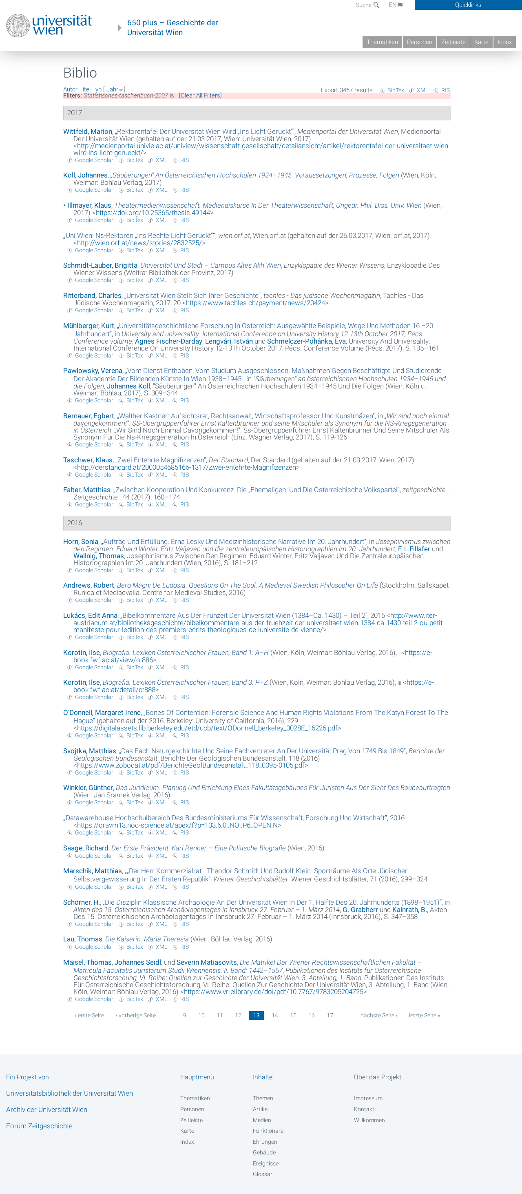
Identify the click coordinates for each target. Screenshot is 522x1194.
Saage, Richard (85, 848)
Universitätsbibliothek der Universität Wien (69, 1093)
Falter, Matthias (87, 490)
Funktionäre (268, 1130)
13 (256, 1015)
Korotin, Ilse (81, 652)
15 (293, 1015)
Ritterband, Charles (92, 295)
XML (422, 90)
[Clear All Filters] (200, 95)
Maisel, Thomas (87, 962)
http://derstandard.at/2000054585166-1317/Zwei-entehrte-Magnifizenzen (186, 467)
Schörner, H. (81, 902)
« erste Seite (89, 1015)
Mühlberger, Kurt (88, 326)
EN (393, 5)
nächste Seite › (379, 1015)
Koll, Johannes (85, 175)
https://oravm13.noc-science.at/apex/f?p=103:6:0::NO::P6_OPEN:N (177, 825)
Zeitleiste (453, 42)
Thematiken (382, 42)
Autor (70, 89)
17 (330, 1015)
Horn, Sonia (80, 541)
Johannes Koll (128, 386)
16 (311, 1015)
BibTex (395, 90)
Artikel (261, 1109)
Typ (97, 89)
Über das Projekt (377, 1077)
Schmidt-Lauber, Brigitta (100, 265)
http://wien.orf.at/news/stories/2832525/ (139, 243)
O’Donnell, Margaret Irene (102, 712)
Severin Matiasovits (207, 962)
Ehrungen (265, 1142)
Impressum (368, 1098)
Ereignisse (266, 1163)
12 (238, 1015)
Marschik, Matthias (92, 871)
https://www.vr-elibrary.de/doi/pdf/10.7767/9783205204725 (273, 992)
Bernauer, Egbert (88, 416)
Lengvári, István (229, 341)
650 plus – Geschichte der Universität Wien (172, 27)
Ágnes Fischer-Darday (168, 341)
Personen (419, 42)
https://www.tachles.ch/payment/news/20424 (255, 303)
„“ (204, 131)
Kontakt (364, 1109)
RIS (445, 90)
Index (505, 42)
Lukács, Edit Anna (90, 615)
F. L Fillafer (414, 549)
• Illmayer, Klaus (87, 205)
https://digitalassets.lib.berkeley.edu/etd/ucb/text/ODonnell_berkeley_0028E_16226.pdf (207, 728)
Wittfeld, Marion (87, 131)
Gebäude (264, 1152)
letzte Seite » (424, 1015)
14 (275, 1015)
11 (220, 1015)
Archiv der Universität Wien (46, 1109)
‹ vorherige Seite (136, 1015)
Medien (262, 1120)
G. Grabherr (360, 909)
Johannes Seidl (138, 962)
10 (201, 1015)
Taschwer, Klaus (88, 460)
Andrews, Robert (88, 585)
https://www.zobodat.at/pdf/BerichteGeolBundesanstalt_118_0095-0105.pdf (191, 765)
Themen (263, 1098)
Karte (481, 42)
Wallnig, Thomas (98, 556)
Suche (364, 5)
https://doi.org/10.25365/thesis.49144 (153, 213)
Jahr (112, 89)
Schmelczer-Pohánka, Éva (306, 341)
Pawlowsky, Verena (92, 370)
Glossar (262, 1174)
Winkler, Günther (88, 787)
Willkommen (369, 1120)
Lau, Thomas (82, 939)
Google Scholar (94, 160)
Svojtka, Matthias (89, 751)
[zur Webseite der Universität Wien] (49, 26)
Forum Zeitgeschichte (39, 1126)
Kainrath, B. (409, 909)
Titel (85, 89)
